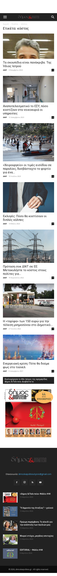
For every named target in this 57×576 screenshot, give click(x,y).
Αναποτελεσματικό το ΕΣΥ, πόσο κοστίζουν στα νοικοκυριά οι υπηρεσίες (25, 109)
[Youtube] (40, 482)
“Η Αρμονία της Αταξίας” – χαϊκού (36, 508)
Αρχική (6, 24)
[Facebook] (17, 482)
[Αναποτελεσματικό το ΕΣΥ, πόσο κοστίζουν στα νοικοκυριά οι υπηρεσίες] (28, 89)
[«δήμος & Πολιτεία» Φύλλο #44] (10, 497)
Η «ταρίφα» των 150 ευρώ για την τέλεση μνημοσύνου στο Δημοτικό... (28, 323)
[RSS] (32, 482)
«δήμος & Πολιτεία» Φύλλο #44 (35, 494)
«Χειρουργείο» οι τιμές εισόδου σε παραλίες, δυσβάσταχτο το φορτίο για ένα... (27, 168)
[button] (5, 17)
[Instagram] (24, 482)
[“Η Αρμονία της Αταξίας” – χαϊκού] (10, 511)
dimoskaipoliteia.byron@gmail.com (34, 474)
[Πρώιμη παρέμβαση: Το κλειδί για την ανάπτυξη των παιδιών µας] (10, 525)
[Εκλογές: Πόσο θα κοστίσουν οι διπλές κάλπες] (28, 197)
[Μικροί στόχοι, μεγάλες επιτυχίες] (10, 539)
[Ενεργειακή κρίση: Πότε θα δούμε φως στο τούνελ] (28, 347)
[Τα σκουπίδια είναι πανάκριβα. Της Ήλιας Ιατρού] (28, 46)
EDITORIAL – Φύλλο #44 (31, 550)
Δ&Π (5, 70)
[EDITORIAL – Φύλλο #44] (10, 553)
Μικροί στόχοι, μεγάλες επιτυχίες (36, 536)
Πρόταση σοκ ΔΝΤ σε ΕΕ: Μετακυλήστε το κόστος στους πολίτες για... (24, 270)
